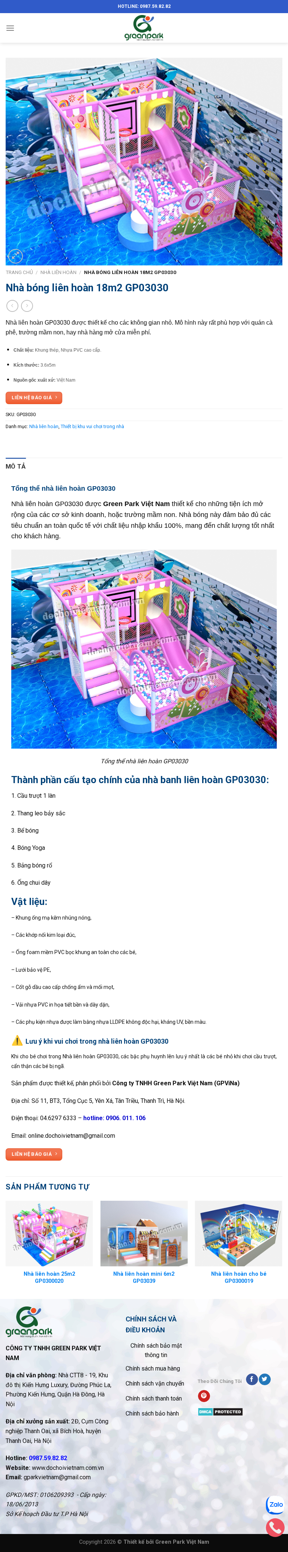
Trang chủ (19, 272)
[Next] (282, 1249)
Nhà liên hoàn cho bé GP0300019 (239, 1277)
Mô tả (16, 466)
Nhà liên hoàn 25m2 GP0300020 (49, 1277)
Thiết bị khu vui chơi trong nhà (92, 426)
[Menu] (10, 28)
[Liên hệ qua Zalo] (275, 1507)
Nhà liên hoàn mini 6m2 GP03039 (143, 1277)
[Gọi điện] (275, 1529)
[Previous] (6, 1249)
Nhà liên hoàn (58, 272)
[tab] (16, 466)
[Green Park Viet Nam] (144, 28)
